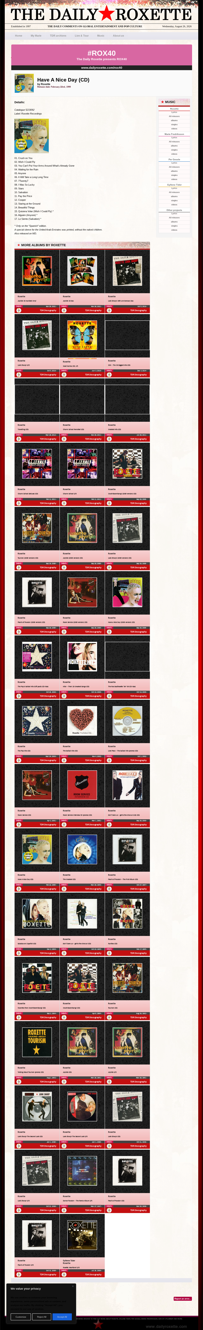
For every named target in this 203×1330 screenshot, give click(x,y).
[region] (41, 1303)
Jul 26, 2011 (142, 435)
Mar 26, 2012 (51, 435)
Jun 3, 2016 (96, 371)
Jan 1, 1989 (51, 1142)
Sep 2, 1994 (51, 1013)
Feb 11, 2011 (51, 499)
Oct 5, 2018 (142, 306)
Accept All (62, 1317)
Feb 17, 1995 (142, 949)
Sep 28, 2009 (141, 499)
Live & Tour (82, 35)
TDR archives (58, 35)
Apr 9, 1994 (96, 1013)
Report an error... (182, 1299)
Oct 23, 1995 (96, 949)
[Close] (73, 1286)
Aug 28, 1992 (141, 1013)
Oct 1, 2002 (142, 756)
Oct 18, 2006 (96, 692)
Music (100, 35)
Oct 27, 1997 (142, 885)
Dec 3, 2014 (142, 371)
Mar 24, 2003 (51, 756)
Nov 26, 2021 (51, 306)
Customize (21, 1317)
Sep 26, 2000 (141, 821)
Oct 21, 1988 (142, 1142)
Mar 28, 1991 (96, 1078)
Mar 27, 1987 (96, 1206)
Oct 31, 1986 (51, 1271)
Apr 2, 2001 (51, 821)
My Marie (36, 35)
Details (18, 306)
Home (18, 35)
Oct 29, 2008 (51, 692)
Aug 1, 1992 (51, 1078)
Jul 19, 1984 (96, 1271)
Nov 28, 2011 (96, 435)
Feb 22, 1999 (51, 885)
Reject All (41, 1317)
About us (118, 35)
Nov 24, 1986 (141, 1206)
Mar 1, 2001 (96, 821)
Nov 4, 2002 (96, 756)
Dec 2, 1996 (51, 949)
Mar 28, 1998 (96, 885)
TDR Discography (48, 310)
